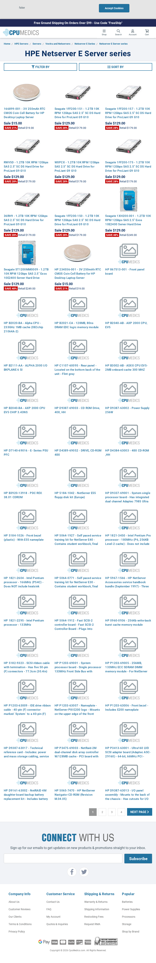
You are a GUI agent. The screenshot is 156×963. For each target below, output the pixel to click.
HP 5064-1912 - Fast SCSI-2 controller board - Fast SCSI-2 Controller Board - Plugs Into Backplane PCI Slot (74, 626)
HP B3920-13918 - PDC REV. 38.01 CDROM (23, 495)
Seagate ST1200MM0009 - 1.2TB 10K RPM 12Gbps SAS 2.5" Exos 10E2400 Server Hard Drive (26, 273)
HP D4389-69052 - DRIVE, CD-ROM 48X (78, 452)
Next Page (138, 812)
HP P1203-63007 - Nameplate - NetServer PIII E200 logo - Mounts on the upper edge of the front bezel (77, 711)
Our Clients (15, 916)
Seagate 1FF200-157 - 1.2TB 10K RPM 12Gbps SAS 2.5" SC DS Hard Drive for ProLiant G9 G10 (128, 113)
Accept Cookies (114, 8)
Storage (126, 924)
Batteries (127, 902)
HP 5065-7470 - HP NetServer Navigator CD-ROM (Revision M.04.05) (75, 794)
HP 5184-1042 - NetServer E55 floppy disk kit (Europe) (75, 495)
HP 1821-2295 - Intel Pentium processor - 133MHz (24, 622)
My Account (53, 916)
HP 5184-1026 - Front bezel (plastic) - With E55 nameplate (24, 537)
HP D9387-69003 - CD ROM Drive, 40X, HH (77, 410)
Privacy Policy (17, 931)
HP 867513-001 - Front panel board (124, 271)
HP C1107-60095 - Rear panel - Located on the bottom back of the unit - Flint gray (77, 369)
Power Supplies (131, 909)
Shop (104, 34)
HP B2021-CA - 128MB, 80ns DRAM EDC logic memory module (77, 325)
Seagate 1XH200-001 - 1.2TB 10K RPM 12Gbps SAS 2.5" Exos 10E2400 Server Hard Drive (128, 220)
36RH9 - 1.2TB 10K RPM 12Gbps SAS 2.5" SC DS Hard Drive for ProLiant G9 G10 (26, 220)
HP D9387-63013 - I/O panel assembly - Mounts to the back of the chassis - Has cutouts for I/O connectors (127, 796)
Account (133, 34)
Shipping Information (96, 909)
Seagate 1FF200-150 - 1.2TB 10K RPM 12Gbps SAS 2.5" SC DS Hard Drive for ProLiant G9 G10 (77, 220)
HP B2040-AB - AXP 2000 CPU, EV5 (126, 325)
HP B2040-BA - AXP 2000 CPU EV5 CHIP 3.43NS (24, 410)
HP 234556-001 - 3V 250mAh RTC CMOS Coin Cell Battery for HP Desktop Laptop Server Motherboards (78, 275)
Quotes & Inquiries (57, 924)
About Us (14, 902)
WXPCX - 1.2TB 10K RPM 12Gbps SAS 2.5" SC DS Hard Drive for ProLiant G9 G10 (77, 166)
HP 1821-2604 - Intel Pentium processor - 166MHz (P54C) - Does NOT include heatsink (24, 582)
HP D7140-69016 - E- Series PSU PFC (26, 452)
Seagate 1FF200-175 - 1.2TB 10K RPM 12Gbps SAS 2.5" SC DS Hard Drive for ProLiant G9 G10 (128, 166)
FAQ (48, 909)
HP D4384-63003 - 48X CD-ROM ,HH (127, 452)
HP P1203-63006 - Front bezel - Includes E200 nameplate (126, 707)
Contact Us (53, 902)
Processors (128, 916)
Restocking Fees (93, 916)
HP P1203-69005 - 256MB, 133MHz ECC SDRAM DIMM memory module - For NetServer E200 (126, 669)
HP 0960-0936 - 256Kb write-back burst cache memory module (128, 622)
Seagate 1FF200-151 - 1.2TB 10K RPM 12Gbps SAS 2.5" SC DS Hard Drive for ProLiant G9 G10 (77, 113)
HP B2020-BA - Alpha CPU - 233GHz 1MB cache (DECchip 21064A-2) (23, 327)
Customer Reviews (19, 909)
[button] (40, 67)
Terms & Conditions (20, 924)
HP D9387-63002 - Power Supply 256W (127, 410)
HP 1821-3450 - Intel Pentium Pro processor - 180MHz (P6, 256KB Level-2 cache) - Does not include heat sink (128, 541)
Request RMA (92, 924)
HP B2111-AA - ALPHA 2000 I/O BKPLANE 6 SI (25, 367)
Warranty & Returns (95, 902)
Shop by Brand (130, 931)
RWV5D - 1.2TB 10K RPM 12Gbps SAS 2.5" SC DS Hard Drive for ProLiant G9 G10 (26, 166)
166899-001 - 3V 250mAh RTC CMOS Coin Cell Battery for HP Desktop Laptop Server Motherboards (24, 115)
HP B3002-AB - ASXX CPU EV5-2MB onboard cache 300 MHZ (126, 367)
